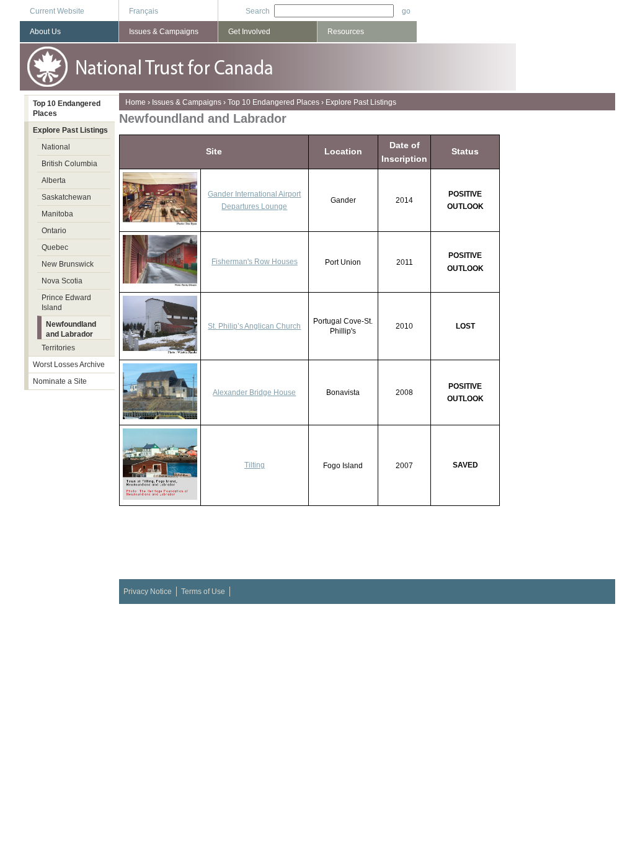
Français (143, 11)
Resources (345, 31)
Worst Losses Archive (69, 364)
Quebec (55, 247)
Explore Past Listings (361, 102)
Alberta (54, 180)
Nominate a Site (60, 381)
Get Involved (249, 31)
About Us (45, 31)
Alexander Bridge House (254, 392)
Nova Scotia (62, 281)
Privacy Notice (147, 591)
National (56, 147)
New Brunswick (68, 264)
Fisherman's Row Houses (254, 261)
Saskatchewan (66, 197)
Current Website (57, 11)
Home (135, 102)
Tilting (254, 465)
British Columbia (69, 163)
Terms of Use (203, 591)
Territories (58, 348)
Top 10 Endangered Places (273, 102)
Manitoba (57, 214)
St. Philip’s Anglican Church (254, 326)
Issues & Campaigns (186, 102)
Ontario (54, 230)
